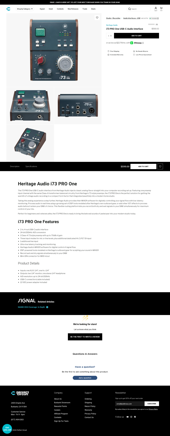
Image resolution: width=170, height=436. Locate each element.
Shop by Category (23, 9)
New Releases (73, 9)
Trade (85, 9)
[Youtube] (127, 417)
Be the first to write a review (85, 337)
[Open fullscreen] (10, 17)
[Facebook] (135, 417)
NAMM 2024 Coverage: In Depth (31, 307)
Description (14, 166)
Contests (60, 9)
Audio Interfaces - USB (131, 18)
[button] (7, 429)
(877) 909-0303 (17, 420)
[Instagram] (131, 417)
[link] (153, 24)
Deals (93, 9)
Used (51, 9)
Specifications (31, 166)
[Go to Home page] (8, 9)
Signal (42, 9)
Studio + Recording (113, 18)
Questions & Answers (85, 354)
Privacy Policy (153, 409)
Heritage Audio (111, 25)
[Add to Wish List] (97, 17)
